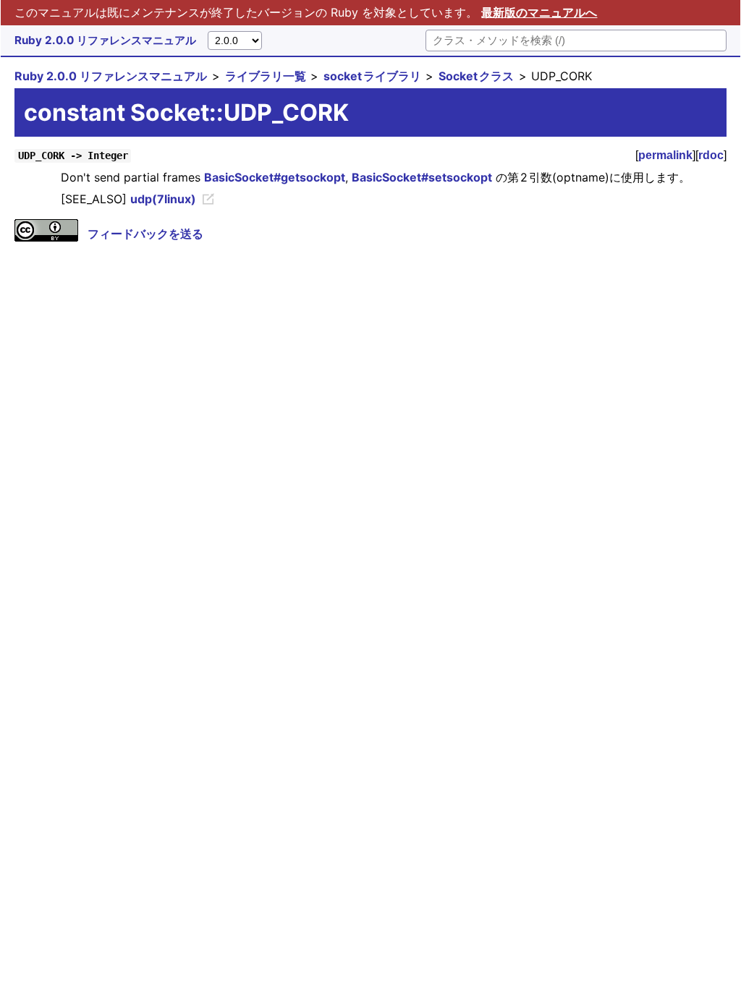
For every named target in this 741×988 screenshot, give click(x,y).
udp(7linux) (163, 199)
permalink (665, 155)
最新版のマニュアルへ (539, 12)
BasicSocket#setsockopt (422, 177)
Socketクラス (476, 76)
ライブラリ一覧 (265, 76)
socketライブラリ (372, 76)
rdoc (711, 155)
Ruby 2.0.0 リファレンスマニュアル (105, 40)
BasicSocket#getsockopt (274, 177)
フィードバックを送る (145, 233)
